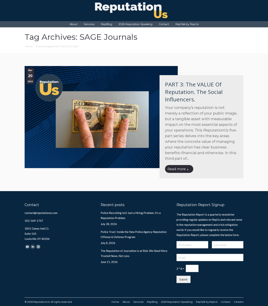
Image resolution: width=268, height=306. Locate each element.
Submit (183, 279)
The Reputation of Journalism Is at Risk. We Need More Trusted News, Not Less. (134, 253)
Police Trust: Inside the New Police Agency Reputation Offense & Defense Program (134, 234)
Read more (177, 169)
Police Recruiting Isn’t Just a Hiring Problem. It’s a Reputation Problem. (131, 215)
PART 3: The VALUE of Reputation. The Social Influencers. (194, 92)
